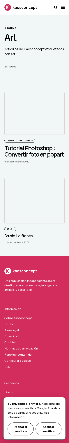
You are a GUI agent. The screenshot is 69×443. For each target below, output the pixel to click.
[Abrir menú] (63, 7)
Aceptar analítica (48, 429)
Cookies (10, 342)
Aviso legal (11, 330)
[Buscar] (56, 7)
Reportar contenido (18, 354)
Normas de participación (21, 348)
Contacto (10, 324)
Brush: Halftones (18, 235)
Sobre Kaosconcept (18, 318)
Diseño (9, 392)
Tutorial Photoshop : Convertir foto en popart (34, 151)
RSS (7, 367)
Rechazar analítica (20, 429)
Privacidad (11, 336)
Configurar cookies (17, 360)
